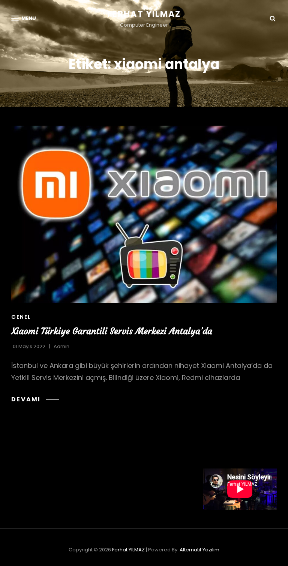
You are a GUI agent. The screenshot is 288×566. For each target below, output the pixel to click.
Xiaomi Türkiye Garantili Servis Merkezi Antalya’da (111, 331)
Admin (61, 346)
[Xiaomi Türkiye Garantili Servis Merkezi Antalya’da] (144, 214)
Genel (21, 317)
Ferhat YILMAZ (144, 14)
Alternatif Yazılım (199, 549)
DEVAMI (35, 399)
